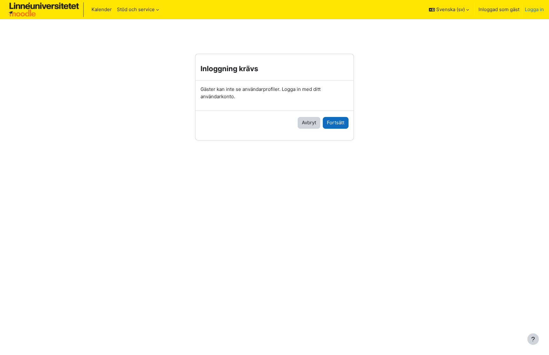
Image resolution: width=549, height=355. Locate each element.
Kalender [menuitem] (102, 9)
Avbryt (309, 122)
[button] (449, 9)
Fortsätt (335, 122)
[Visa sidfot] (533, 339)
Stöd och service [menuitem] (136, 9)
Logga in (534, 9)
